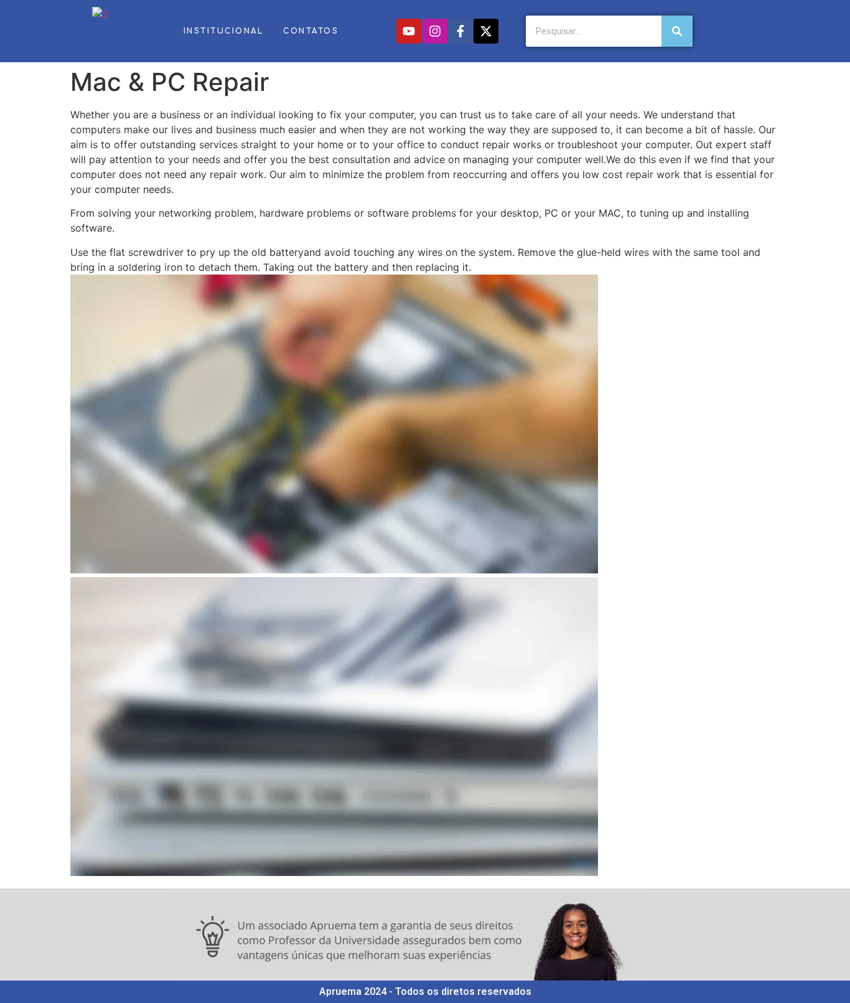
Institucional (224, 31)
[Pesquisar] (677, 31)
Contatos (311, 31)
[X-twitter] (486, 31)
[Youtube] (408, 31)
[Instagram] (435, 31)
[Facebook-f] (460, 31)
